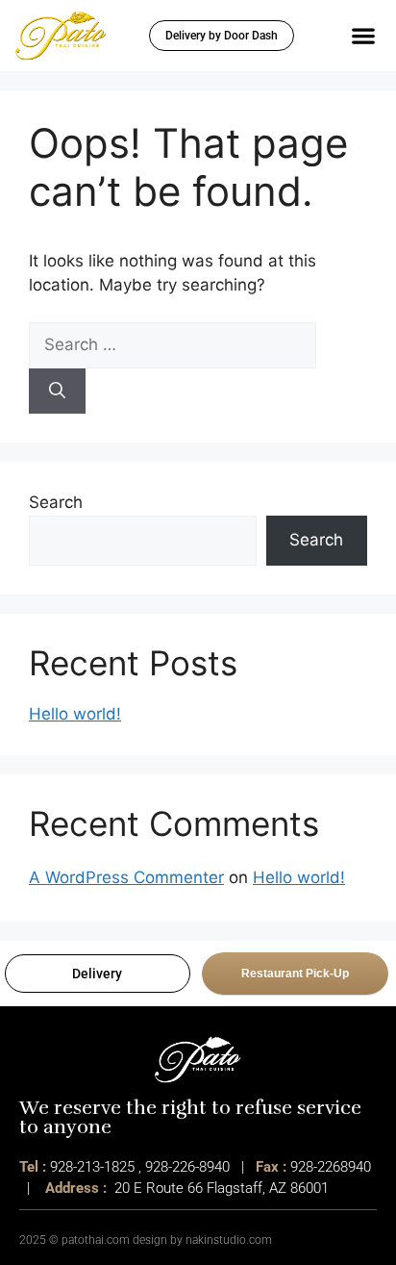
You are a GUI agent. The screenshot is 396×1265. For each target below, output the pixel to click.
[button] (363, 35)
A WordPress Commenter (126, 877)
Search (56, 502)
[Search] (57, 391)
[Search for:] (172, 344)
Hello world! (75, 713)
